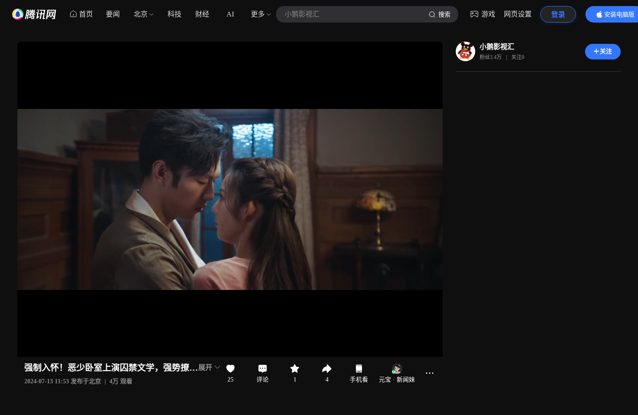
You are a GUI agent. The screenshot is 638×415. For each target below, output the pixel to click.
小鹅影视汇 (497, 46)
